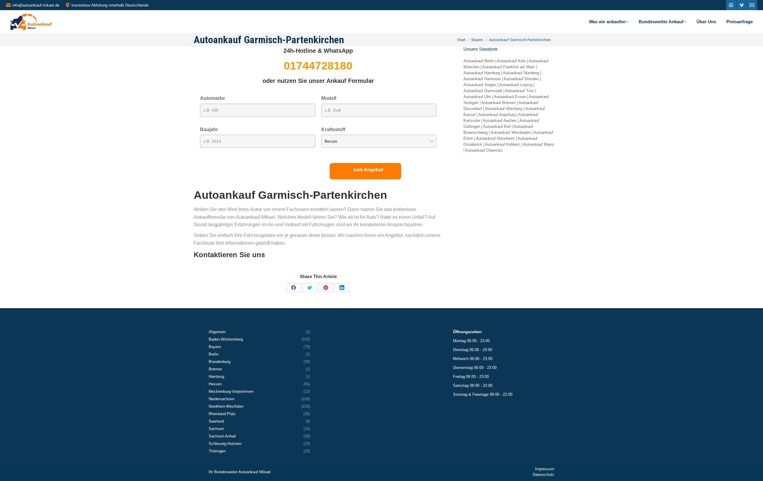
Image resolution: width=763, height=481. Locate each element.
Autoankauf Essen (510, 96)
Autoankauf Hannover (482, 79)
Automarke (212, 98)
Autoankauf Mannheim (495, 138)
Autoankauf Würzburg (503, 108)
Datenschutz (543, 474)
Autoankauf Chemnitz (484, 150)
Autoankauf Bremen (498, 102)
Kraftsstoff (333, 129)
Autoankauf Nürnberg (521, 73)
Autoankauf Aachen (500, 120)
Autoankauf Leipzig (515, 85)
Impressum (544, 469)
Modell (328, 98)
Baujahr (209, 129)
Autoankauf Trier (519, 91)
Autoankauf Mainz (538, 144)
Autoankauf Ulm (477, 96)
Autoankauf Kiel (497, 126)
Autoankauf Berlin (478, 61)
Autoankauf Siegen (479, 85)
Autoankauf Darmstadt (482, 91)
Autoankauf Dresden (521, 79)
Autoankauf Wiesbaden (511, 132)
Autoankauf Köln (511, 61)
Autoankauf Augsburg (496, 114)
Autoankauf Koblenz (502, 144)
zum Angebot (368, 169)
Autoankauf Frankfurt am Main (508, 67)
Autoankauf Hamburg (481, 73)
